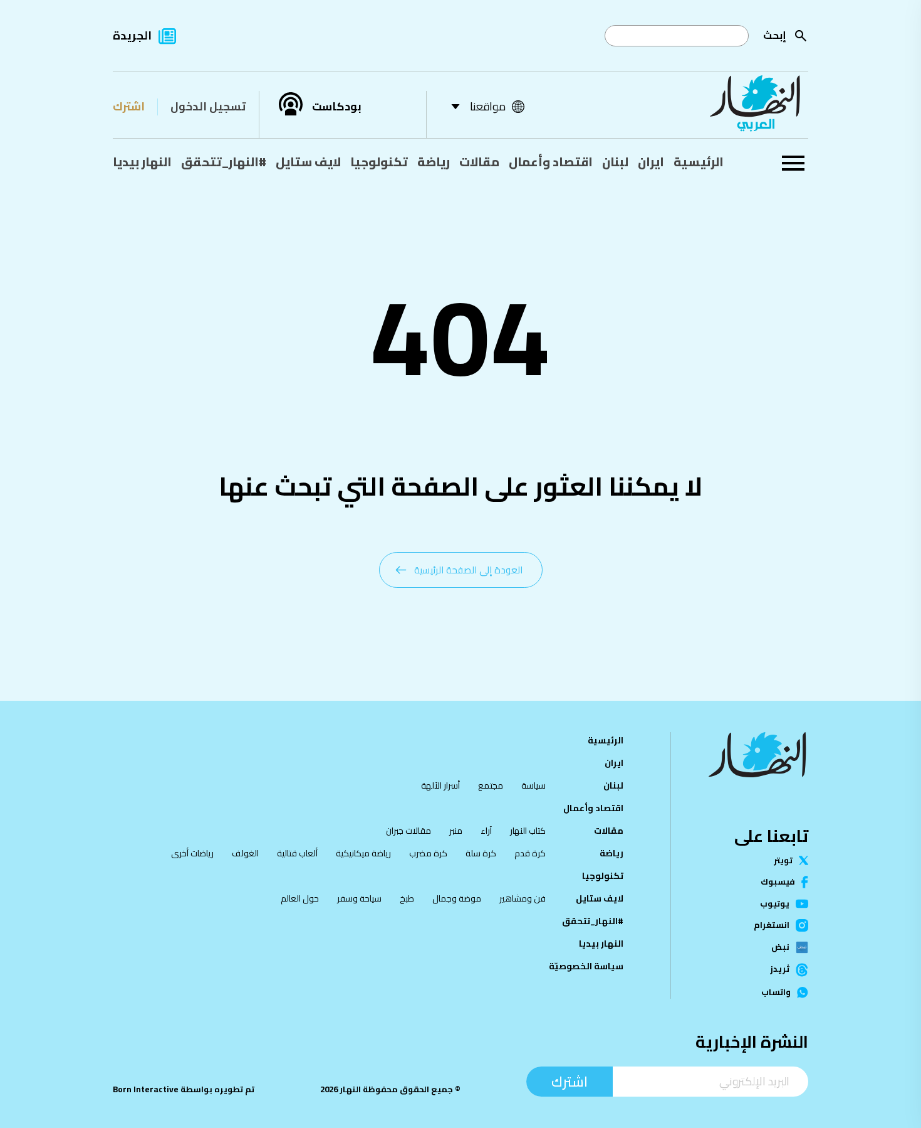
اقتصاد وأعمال (551, 162)
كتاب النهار (528, 830)
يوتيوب (774, 904)
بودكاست (337, 106)
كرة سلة (481, 853)
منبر (455, 830)
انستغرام (771, 925)
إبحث (774, 35)
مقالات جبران (408, 830)
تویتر (783, 860)
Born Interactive (146, 1089)
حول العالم (300, 898)
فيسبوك (778, 882)
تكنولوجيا (379, 162)
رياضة (433, 162)
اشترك (129, 106)
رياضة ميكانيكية (363, 853)
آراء (486, 830)
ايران (651, 162)
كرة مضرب (428, 853)
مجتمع (490, 785)
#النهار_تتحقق (223, 162)
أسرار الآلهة (440, 785)
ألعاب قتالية (297, 853)
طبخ (407, 898)
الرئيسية (699, 162)
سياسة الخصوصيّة (586, 966)
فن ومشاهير (522, 898)
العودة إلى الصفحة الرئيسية (468, 570)
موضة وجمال (456, 898)
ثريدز (779, 970)
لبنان (615, 162)
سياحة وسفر (359, 898)
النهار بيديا (142, 162)
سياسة (533, 785)
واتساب (776, 992)
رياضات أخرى (192, 853)
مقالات (479, 162)
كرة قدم (530, 853)
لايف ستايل (308, 162)
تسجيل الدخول (208, 106)
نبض (780, 947)
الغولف (245, 853)
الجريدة (132, 35)
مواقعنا (488, 106)
